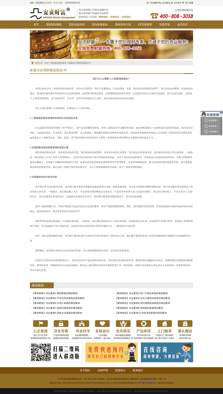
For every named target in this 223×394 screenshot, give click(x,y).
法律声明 (102, 370)
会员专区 (182, 24)
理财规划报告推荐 (58, 63)
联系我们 (138, 370)
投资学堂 (164, 24)
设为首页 (178, 3)
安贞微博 (154, 3)
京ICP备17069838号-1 (148, 383)
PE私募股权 (145, 24)
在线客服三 (213, 131)
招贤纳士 (120, 370)
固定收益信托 (77, 24)
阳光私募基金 (100, 24)
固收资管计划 (123, 24)
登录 (55, 3)
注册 (61, 3)
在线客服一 (213, 120)
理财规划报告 (54, 24)
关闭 (221, 112)
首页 (36, 24)
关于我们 (85, 370)
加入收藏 (189, 3)
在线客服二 (213, 126)
